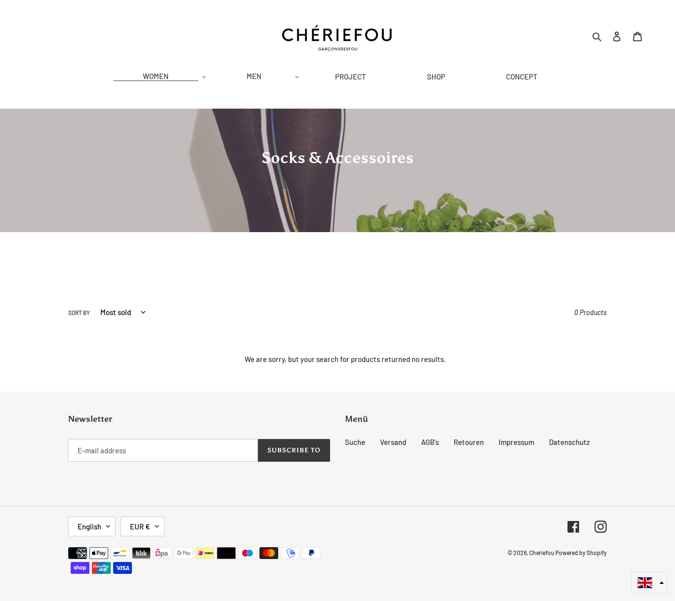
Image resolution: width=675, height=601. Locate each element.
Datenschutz (569, 442)
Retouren (469, 442)
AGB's (430, 442)
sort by (79, 312)
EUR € (140, 526)
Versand (393, 442)
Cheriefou (541, 552)
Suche (355, 442)
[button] (649, 583)
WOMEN (156, 76)
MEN (254, 76)
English (89, 526)
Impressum (516, 442)
